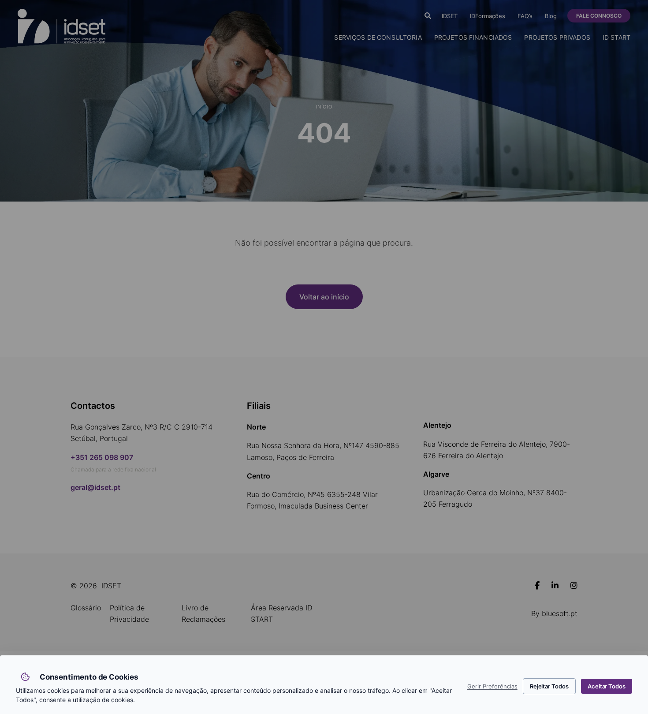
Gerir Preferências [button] (492, 686)
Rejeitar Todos (549, 686)
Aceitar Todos (607, 686)
